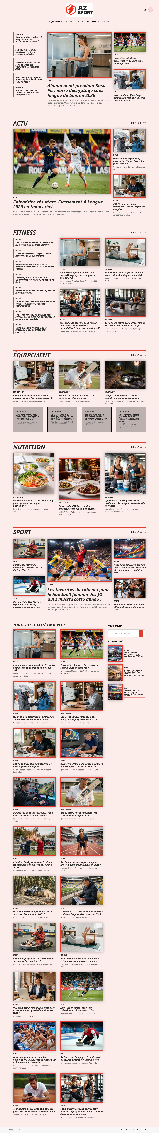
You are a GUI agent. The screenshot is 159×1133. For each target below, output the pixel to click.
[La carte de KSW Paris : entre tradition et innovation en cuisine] (79, 479)
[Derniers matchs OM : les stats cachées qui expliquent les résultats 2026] (82, 742)
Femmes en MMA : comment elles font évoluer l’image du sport (129, 607)
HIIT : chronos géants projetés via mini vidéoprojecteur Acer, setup (129, 417)
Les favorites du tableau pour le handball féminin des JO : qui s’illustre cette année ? (78, 594)
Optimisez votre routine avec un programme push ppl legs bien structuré (31, 329)
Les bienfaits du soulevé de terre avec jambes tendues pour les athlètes (34, 243)
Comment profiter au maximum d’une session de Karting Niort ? (27, 567)
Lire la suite (138, 123)
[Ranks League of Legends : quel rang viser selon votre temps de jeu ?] (34, 792)
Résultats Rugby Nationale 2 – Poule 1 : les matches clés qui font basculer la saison (34, 865)
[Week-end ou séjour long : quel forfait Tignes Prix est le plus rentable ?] (130, 79)
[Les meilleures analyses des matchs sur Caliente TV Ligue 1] (115, 653)
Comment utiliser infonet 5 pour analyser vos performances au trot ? (28, 39)
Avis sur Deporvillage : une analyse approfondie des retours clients (27, 416)
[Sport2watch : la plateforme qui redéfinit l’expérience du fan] (115, 692)
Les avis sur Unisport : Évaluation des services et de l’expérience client (96, 416)
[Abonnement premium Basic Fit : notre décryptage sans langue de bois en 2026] (79, 55)
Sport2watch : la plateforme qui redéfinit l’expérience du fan (133, 693)
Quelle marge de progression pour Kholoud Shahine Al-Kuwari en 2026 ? (80, 863)
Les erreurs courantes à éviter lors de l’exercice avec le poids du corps (125, 324)
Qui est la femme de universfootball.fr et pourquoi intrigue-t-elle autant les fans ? (34, 1010)
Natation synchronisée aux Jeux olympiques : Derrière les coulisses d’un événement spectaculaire (34, 1059)
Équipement (31, 355)
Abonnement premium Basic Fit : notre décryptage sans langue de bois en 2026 (76, 90)
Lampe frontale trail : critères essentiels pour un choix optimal (122, 397)
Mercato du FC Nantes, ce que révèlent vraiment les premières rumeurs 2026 (81, 913)
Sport (22, 532)
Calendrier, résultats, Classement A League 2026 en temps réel (128, 61)
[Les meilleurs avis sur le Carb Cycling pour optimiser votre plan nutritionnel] (33, 473)
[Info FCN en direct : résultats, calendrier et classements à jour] (82, 986)
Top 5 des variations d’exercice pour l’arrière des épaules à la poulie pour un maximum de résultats (35, 316)
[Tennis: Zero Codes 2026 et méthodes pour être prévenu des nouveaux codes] (34, 1087)
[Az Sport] (79, 10)
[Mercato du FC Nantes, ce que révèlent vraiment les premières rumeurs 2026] (82, 890)
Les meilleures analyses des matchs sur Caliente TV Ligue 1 (134, 654)
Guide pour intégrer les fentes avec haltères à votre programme (33, 254)
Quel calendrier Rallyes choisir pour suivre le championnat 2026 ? (32, 913)
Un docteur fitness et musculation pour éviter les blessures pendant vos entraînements (35, 303)
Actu (20, 123)
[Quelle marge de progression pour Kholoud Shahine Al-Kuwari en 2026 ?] (82, 841)
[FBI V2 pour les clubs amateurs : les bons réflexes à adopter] (129, 186)
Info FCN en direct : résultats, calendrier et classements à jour (77, 1009)
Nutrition (29, 447)
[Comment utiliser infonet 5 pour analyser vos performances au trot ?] (33, 375)
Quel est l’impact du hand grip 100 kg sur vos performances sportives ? (62, 416)
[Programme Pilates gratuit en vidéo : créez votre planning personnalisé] (125, 252)
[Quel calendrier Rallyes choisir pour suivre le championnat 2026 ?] (34, 890)
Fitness (51, 81)
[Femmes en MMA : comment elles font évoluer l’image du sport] (130, 588)
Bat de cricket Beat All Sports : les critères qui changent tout (27, 92)
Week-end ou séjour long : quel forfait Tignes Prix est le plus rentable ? (129, 98)
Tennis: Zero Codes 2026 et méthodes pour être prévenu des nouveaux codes (34, 1110)
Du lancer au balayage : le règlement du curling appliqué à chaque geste (27, 604)
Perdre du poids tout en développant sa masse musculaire (35, 291)
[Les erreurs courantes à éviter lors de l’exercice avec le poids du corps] (125, 303)
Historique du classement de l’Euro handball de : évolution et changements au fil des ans (130, 568)
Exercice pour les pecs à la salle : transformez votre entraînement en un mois (34, 279)
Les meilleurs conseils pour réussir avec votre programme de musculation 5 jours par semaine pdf (80, 325)
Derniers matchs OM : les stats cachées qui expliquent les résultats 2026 (27, 65)
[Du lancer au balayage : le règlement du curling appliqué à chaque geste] (29, 585)
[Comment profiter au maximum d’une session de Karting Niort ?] (29, 548)
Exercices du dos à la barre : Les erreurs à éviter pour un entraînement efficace (34, 266)
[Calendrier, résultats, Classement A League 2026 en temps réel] (130, 42)
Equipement (19, 34)
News (17, 47)
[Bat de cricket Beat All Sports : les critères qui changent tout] (79, 375)
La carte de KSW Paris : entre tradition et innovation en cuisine (77, 507)
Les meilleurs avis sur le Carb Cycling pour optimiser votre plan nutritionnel (33, 503)
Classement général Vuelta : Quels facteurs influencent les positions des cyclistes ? (134, 673)
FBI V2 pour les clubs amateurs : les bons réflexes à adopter (25, 51)
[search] (145, 10)
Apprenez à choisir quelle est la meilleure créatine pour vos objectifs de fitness (125, 503)
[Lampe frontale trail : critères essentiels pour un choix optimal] (125, 375)
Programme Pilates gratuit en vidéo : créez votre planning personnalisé (125, 274)
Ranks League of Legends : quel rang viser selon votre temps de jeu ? (28, 79)
